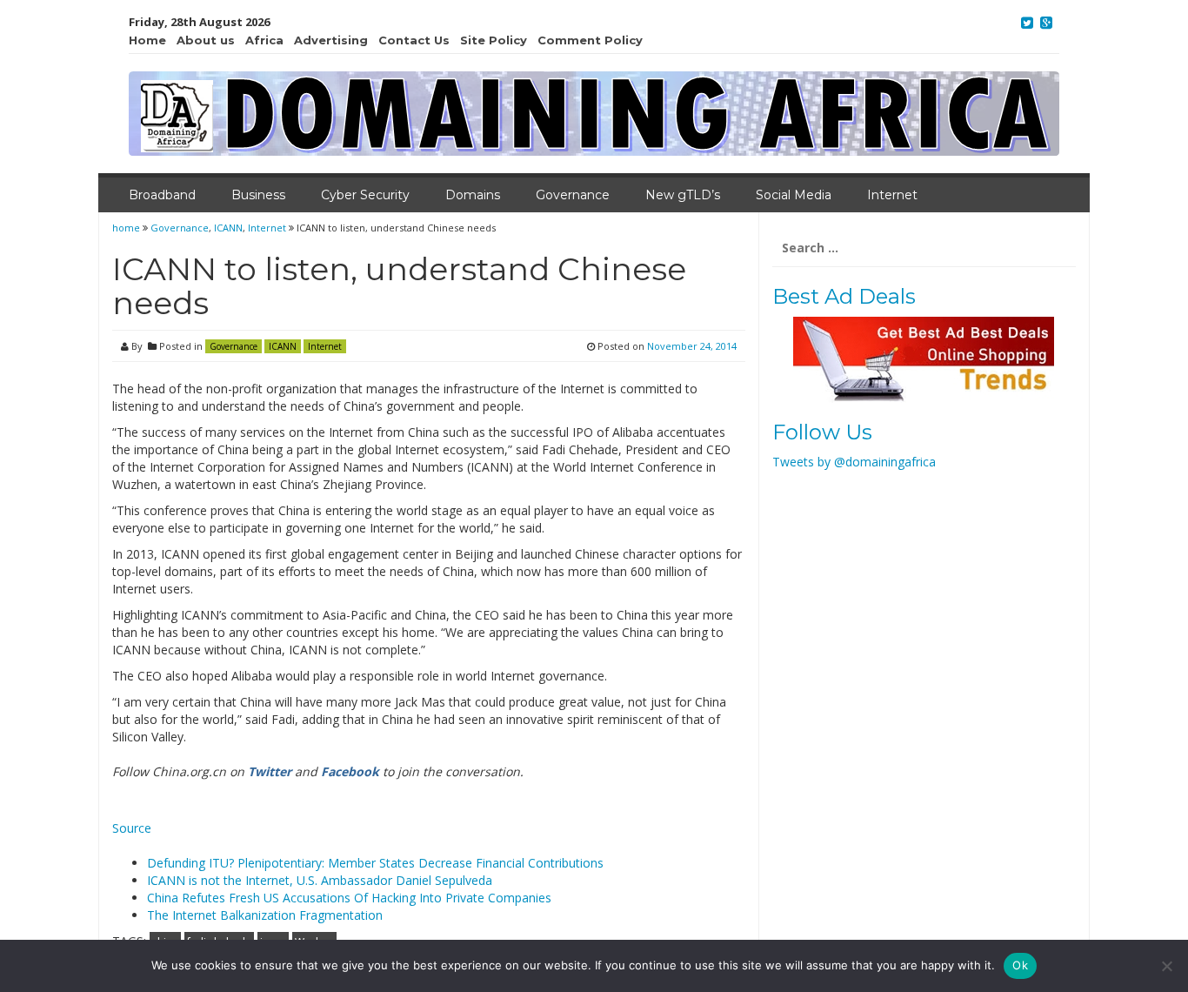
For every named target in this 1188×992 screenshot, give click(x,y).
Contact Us (414, 40)
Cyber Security (365, 195)
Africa (264, 40)
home (127, 227)
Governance (573, 195)
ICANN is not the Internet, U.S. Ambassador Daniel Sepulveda (319, 880)
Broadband (162, 195)
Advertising (331, 40)
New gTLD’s (682, 195)
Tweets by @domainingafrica (854, 461)
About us (206, 40)
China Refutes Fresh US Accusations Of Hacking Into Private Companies (349, 897)
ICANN (228, 227)
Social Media (793, 195)
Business (258, 195)
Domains (472, 195)
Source (131, 828)
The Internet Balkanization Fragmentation (265, 915)
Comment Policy (590, 40)
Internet (892, 195)
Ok (1020, 965)
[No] (1166, 966)
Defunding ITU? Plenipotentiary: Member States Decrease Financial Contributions (375, 863)
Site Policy (493, 40)
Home (147, 40)
